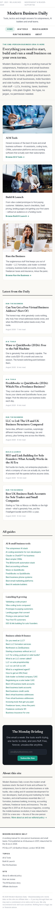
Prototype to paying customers (19, 609)
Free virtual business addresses (20, 698)
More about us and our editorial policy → (29, 817)
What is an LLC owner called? (19, 658)
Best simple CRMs (14, 559)
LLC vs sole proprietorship (17, 662)
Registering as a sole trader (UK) (20, 680)
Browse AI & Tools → (15, 157)
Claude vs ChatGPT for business (20, 555)
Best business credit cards (17, 691)
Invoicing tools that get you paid (20, 702)
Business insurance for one (17, 713)
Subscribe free (27, 758)
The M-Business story (12, 883)
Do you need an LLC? (15, 640)
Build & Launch (40, 29)
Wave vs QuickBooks (15, 570)
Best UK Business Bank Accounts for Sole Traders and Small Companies (26, 497)
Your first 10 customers (16, 620)
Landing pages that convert (18, 612)
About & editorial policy (12, 876)
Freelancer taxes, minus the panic (20, 705)
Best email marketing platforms (19, 581)
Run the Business (22, 34)
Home (10, 29)
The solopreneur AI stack (17, 548)
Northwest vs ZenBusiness (17, 648)
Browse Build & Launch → (17, 216)
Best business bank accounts (18, 687)
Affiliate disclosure (10, 886)
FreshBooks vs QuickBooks (18, 573)
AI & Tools (22, 29)
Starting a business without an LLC (21, 651)
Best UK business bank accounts (20, 684)
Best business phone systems (19, 577)
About (38, 34)
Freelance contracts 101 (16, 709)
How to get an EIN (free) (17, 673)
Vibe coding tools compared (18, 605)
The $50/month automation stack (20, 563)
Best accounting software (17, 566)
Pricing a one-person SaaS (17, 616)
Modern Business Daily (27, 13)
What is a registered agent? (18, 669)
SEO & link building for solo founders (21, 623)
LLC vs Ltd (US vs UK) (16, 666)
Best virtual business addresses (20, 694)
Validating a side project (16, 602)
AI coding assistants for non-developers (23, 552)
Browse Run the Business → (18, 275)
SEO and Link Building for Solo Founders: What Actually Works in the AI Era (26, 459)
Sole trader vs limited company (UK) (21, 677)
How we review (9, 879)
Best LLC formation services (18, 644)
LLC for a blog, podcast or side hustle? (23, 655)
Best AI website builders (16, 584)
